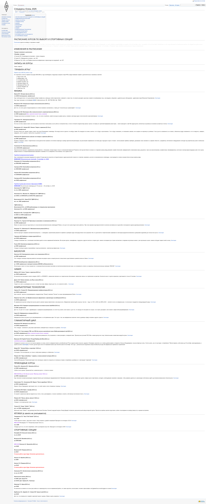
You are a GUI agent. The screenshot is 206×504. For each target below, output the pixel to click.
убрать (33, 15)
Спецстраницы (5, 33)
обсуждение (35, 10)
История (177, 5)
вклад (40, 10)
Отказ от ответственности (42, 501)
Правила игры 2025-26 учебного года (23, 72)
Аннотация (157, 98)
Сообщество (4, 18)
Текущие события (6, 20)
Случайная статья (6, 23)
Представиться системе (199, 1)
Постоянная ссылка (6, 36)
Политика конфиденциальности (20, 501)
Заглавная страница (6, 17)
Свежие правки (5, 21)
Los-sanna (31, 10)
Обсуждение (21, 5)
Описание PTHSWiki (32, 501)
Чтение (166, 5)
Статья (15, 5)
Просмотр (171, 5)
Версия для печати (6, 35)
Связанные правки (6, 32)
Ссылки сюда (5, 30)
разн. (16, 11)
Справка (3, 24)
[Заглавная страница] (6, 6)
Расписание (17, 42)
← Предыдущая (21, 11)
